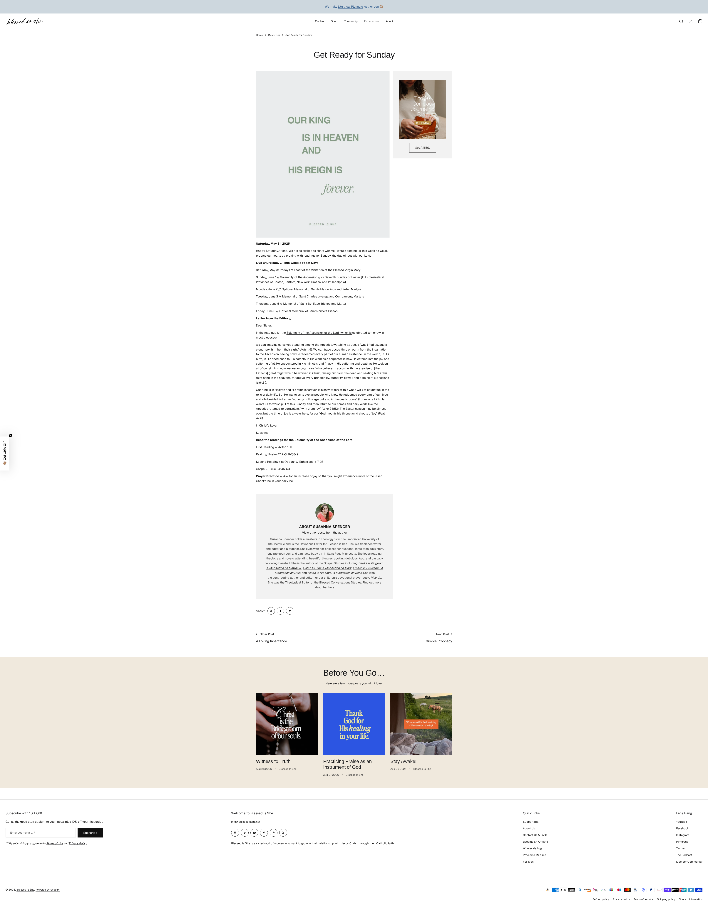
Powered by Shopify (48, 889)
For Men (528, 861)
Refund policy (600, 899)
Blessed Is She (25, 889)
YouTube (681, 821)
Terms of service (643, 899)
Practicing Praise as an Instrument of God (347, 764)
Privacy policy (621, 899)
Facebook (682, 828)
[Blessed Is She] (25, 21)
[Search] (681, 21)
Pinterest (682, 841)
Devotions (274, 35)
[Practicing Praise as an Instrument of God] (354, 724)
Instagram (682, 835)
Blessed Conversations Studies (340, 582)
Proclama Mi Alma (534, 855)
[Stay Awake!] (421, 724)
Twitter (680, 848)
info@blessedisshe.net (245, 821)
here (331, 587)
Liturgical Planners (350, 7)
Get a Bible (422, 148)
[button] (4, 453)
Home (259, 35)
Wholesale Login (533, 848)
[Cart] (700, 21)
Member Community (689, 861)
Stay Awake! (403, 761)
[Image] (422, 109)
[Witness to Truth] (287, 724)
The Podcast (684, 855)
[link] (271, 611)
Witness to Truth (273, 761)
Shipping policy (666, 899)
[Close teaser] (10, 435)
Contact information (690, 899)
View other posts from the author (324, 532)
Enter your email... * (22, 832)
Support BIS (531, 821)
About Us (529, 828)
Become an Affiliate (535, 841)
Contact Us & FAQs (535, 835)
